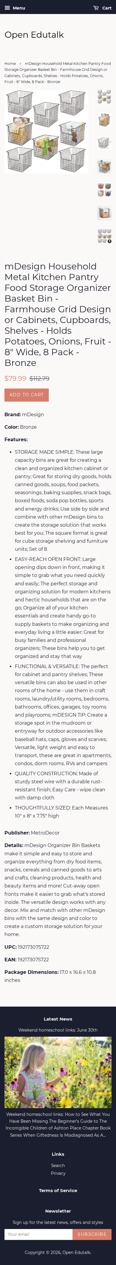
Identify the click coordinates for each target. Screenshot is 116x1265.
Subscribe (92, 1234)
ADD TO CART (27, 394)
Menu (18, 8)
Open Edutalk (76, 1252)
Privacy (58, 1173)
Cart (106, 8)
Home (10, 63)
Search (58, 1165)
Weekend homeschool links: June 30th (58, 1030)
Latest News (58, 1019)
